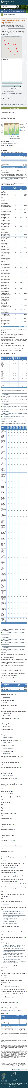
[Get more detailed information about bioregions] (8, 735)
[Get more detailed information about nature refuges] (11, 851)
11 (18, 1025)
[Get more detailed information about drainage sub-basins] (15, 705)
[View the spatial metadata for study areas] (9, 802)
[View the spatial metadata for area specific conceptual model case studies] (7, 968)
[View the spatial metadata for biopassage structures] (17, 1002)
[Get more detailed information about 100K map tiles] (11, 724)
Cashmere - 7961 (5, 60)
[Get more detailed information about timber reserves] (12, 835)
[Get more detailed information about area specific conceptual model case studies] (6, 968)
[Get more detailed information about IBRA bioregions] (12, 746)
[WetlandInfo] (7, 10)
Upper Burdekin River (7, 708)
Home (5, 14)
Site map (3, 3)
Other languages (15, 1079)
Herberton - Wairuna (7, 742)
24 (26, 1023)
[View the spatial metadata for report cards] (9, 808)
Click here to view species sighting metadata (8, 1026)
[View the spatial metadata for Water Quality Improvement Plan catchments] (10, 982)
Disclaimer (15, 1073)
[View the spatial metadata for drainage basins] (13, 700)
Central (4, 860)
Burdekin (5, 702)
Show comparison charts (14, 138)
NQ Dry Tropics (6, 715)
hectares (12, 145)
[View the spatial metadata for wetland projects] (14, 943)
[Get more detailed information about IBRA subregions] (12, 751)
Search (18, 6)
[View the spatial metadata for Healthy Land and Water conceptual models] (7, 896)
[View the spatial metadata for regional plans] (12, 773)
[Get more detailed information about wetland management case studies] (24, 937)
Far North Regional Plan (8, 775)
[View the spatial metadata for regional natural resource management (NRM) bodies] (11, 713)
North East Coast (6, 697)
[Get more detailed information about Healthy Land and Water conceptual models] (6, 896)
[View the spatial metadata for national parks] (12, 791)
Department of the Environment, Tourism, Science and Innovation (12, 11)
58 (26, 1025)
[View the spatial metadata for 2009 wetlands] (1, 406)
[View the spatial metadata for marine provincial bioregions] (20, 767)
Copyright (14, 1072)
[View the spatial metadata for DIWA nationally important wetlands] (22, 86)
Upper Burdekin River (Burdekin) (11, 986)
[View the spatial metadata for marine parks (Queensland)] (20, 797)
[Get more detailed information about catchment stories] (13, 112)
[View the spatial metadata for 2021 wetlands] (1, 393)
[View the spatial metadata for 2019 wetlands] (1, 396)
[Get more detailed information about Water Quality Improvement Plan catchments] (9, 982)
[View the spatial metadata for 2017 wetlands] (1, 399)
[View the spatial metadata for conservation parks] (15, 813)
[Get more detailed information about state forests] (10, 818)
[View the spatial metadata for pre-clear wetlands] (1, 416)
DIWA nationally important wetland (14, 93)
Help (13, 3)
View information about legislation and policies (11, 1010)
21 (8, 1023)
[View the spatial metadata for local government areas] (18, 718)
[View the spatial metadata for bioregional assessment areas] (22, 756)
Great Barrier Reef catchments (9, 867)
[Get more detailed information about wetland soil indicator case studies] (24, 932)
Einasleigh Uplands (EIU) (8, 737)
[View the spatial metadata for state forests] (11, 818)
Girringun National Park (8, 793)
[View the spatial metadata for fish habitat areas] (14, 840)
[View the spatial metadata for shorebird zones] (13, 997)
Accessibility (14, 1076)
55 (8, 1025)
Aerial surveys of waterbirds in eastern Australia (13, 911)
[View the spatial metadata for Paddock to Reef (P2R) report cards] (26, 973)
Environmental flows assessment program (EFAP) (14, 913)
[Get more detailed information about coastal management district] (20, 846)
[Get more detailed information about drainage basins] (12, 700)
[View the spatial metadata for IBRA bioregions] (13, 746)
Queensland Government (14, 1086)
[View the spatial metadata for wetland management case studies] (25, 937)
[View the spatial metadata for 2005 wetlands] (1, 409)
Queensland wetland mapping (9, 921)
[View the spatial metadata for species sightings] (7, 1013)
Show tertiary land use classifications (11, 677)
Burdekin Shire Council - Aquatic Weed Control (14, 948)
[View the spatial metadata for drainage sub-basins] (16, 705)
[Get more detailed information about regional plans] (11, 773)
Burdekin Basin (6, 904)
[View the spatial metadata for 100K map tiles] (12, 724)
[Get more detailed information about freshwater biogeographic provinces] (25, 857)
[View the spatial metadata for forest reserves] (13, 824)
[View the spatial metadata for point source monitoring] (18, 926)
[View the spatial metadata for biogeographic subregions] (20, 740)
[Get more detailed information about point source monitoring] (17, 926)
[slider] (26, 123)
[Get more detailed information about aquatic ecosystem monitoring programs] (1, 909)
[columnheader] (8, 685)
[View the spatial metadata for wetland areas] (13, 141)
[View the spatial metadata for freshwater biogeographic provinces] (1, 858)
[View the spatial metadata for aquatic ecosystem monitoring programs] (2, 909)
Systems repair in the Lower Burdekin (12, 959)
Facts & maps (11, 14)
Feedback (14, 1080)
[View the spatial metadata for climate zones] (12, 729)
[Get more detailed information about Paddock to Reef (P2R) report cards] (24, 973)
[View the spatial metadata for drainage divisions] (15, 694)
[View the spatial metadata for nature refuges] (12, 851)
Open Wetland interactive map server (12, 83)
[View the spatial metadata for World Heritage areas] (16, 778)
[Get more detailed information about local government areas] (17, 718)
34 (8, 1019)
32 (8, 1022)
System (2, 154)
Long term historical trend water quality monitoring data (15, 919)
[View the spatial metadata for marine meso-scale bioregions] (21, 762)
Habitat (3, 187)
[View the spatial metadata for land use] (16, 675)
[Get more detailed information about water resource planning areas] (21, 902)
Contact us (8, 3)
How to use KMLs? (14, 88)
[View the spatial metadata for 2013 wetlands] (1, 403)
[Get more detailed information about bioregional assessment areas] (21, 756)
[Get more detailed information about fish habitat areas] (13, 840)
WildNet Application (22, 1040)
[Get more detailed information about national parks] (11, 791)
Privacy (14, 1074)
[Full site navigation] (2, 14)
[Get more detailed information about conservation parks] (14, 813)
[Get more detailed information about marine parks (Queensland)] (19, 797)
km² (11, 147)
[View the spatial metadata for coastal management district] (21, 846)
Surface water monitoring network (10, 923)
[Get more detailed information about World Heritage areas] (15, 778)
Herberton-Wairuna (7, 753)
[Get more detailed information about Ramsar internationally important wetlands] (7, 786)
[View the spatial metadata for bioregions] (10, 735)
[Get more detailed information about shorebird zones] (12, 997)
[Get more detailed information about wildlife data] (6, 1013)
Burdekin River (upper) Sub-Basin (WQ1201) (14, 993)
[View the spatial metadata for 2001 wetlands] (1, 413)
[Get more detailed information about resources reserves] (14, 829)
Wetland (3, 1041)
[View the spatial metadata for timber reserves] (13, 835)
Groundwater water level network (10, 918)
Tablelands (5, 720)
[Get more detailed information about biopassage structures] (16, 1002)
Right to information (14, 1075)
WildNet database (22, 1028)
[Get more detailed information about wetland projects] (12, 943)
